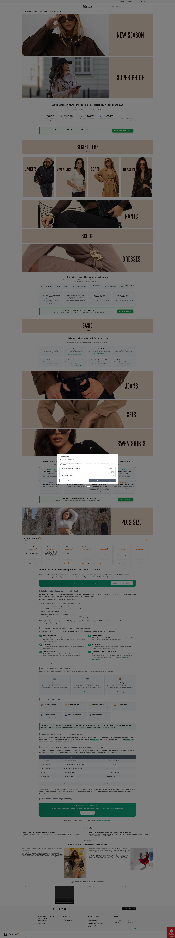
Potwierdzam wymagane (73, 480)
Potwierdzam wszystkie (102, 480)
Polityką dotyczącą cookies (90, 461)
